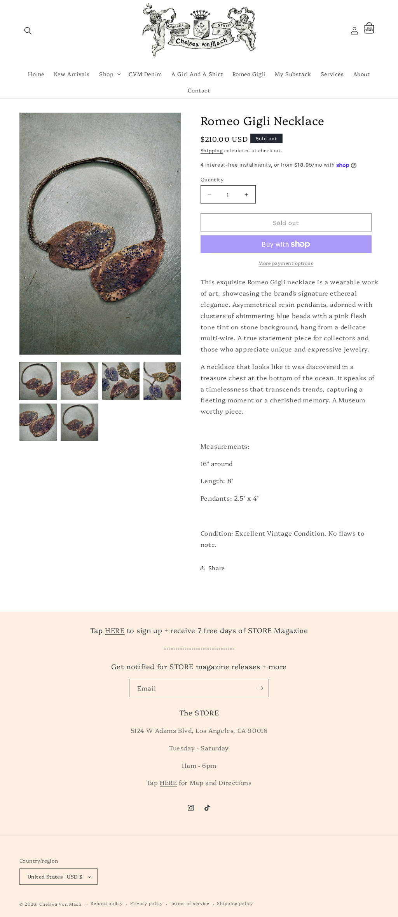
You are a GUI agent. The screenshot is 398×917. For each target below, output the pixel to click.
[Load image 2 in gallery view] (79, 381)
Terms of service (190, 903)
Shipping (212, 150)
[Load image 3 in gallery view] (121, 381)
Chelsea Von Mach (60, 904)
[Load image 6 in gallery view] (79, 422)
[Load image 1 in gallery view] (38, 381)
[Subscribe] (260, 688)
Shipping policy (235, 903)
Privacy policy (146, 903)
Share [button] (216, 568)
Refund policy (106, 903)
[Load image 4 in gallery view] (162, 381)
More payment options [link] (285, 262)
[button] (28, 30)
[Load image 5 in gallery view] (38, 422)
